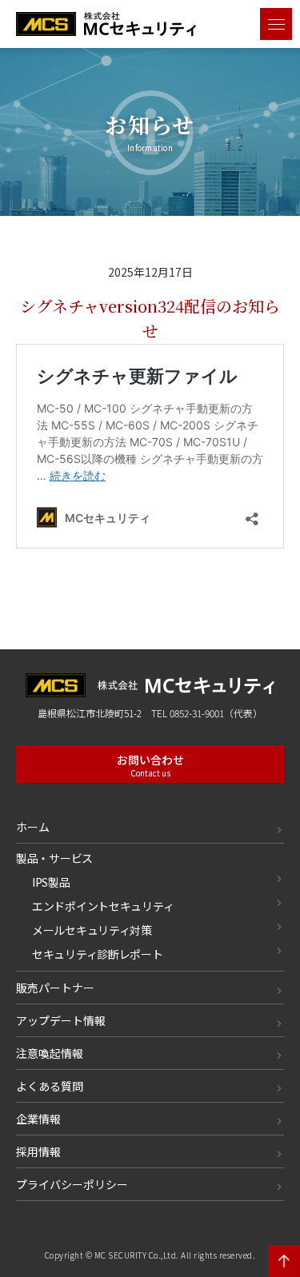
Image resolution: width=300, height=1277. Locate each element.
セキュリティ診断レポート (97, 954)
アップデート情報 (61, 1020)
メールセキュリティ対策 (92, 930)
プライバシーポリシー (72, 1184)
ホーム (33, 827)
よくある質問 (49, 1086)
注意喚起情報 (49, 1053)
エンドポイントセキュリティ (103, 906)
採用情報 (38, 1151)
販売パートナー (55, 988)
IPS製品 (51, 882)
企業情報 (38, 1119)
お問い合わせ (150, 766)
